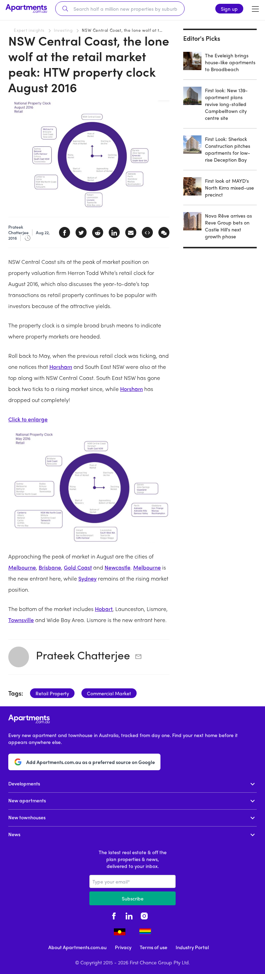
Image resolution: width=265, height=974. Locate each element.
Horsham (60, 367)
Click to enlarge (28, 419)
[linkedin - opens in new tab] (129, 914)
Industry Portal (192, 947)
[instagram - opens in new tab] (144, 914)
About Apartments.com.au (77, 947)
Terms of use (153, 947)
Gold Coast (78, 567)
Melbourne (22, 567)
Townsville (21, 620)
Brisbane (50, 567)
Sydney (87, 578)
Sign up (229, 8)
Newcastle (117, 567)
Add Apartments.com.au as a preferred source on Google (90, 761)
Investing (63, 30)
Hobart (103, 609)
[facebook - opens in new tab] (114, 914)
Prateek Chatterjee (83, 655)
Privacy (123, 947)
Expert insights (29, 30)
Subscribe (133, 898)
